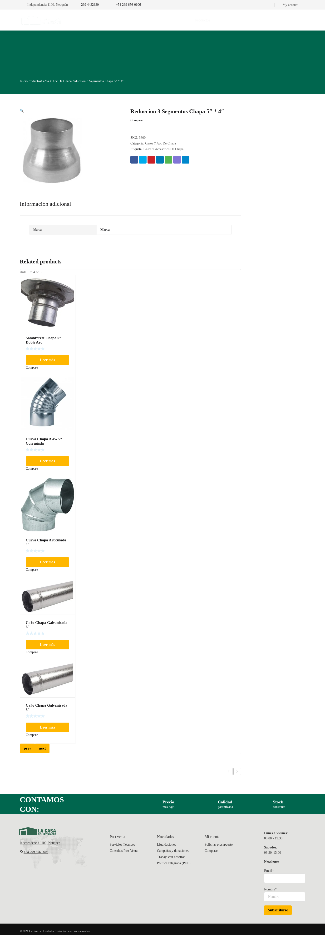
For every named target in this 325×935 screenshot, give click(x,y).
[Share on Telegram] (185, 160)
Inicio (24, 81)
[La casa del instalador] (41, 20)
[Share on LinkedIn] (160, 160)
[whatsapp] (50, 866)
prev (27, 748)
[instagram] (40, 866)
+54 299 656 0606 (36, 852)
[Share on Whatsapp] (168, 160)
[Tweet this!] (143, 160)
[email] (21, 866)
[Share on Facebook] (134, 160)
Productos (34, 81)
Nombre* (270, 889)
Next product (237, 771)
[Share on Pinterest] (151, 160)
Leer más (47, 360)
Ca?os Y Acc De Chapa (56, 81)
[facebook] (31, 866)
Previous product (228, 771)
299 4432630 (90, 4)
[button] (22, 111)
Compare (136, 120)
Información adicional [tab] (45, 204)
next (42, 748)
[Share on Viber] (177, 160)
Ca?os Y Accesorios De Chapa (163, 149)
